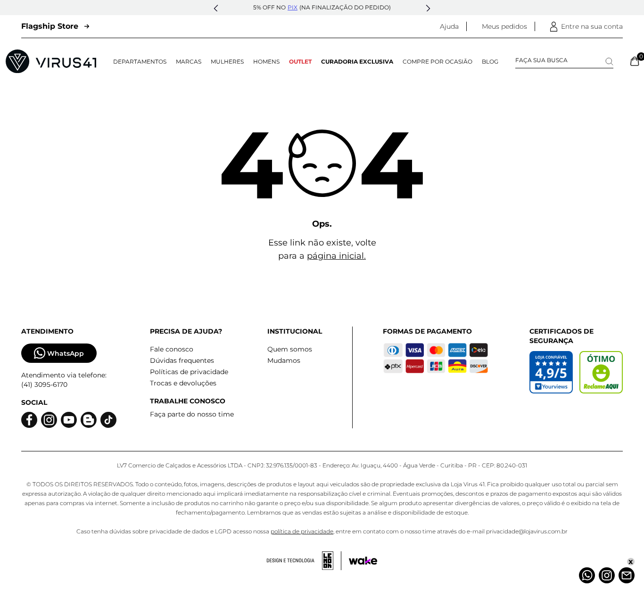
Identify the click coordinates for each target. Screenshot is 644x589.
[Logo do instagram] (49, 420)
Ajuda (449, 26)
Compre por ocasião (437, 61)
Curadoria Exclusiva (357, 61)
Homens (266, 61)
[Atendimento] (627, 575)
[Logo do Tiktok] (108, 420)
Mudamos (283, 360)
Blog (490, 61)
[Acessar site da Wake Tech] (363, 560)
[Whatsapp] (587, 575)
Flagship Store (49, 26)
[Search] (609, 61)
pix (292, 7)
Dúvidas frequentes (182, 360)
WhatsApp (65, 353)
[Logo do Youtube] (69, 420)
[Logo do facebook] (29, 420)
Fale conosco (171, 349)
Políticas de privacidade (189, 372)
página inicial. (336, 256)
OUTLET (300, 61)
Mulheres (227, 61)
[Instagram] (607, 575)
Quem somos (289, 349)
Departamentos (139, 61)
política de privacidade (302, 531)
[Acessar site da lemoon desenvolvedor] (304, 560)
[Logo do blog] (89, 420)
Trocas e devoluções (183, 383)
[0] (634, 61)
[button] (216, 8)
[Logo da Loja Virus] (51, 61)
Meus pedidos (504, 26)
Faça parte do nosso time (192, 414)
